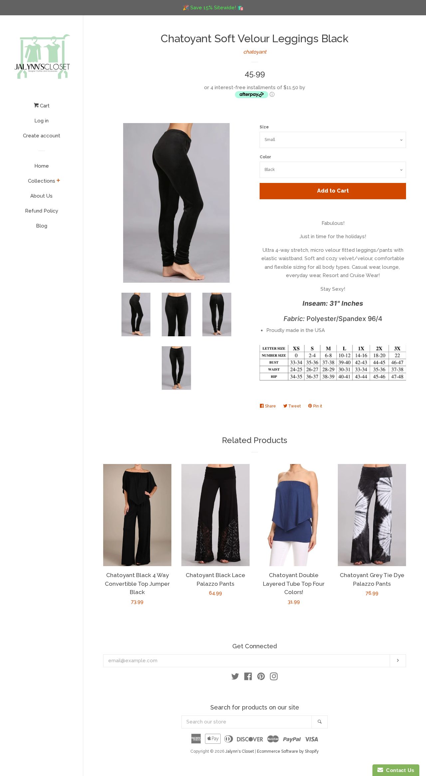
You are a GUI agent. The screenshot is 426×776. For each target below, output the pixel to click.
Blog (41, 226)
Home (41, 166)
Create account (41, 136)
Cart (44, 106)
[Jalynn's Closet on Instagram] (274, 678)
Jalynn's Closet (239, 751)
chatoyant (254, 52)
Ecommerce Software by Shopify (288, 751)
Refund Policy (41, 211)
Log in (41, 121)
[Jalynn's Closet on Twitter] (235, 678)
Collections (41, 181)
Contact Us (398, 770)
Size (264, 127)
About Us (41, 196)
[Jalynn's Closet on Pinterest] (261, 678)
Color (265, 157)
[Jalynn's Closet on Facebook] (248, 678)
